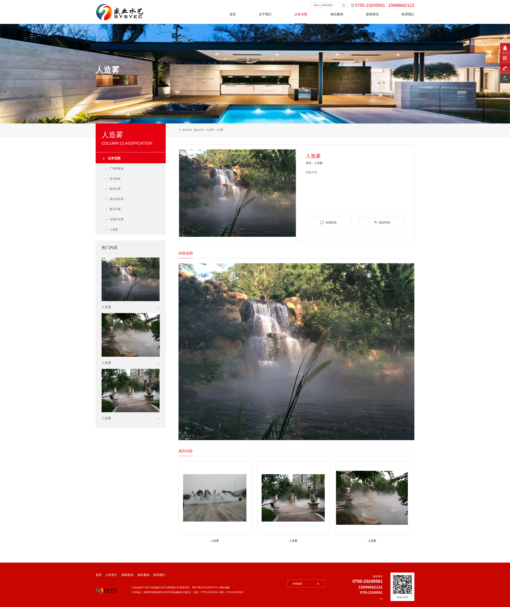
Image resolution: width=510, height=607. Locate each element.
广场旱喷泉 (117, 168)
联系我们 (408, 14)
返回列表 (382, 222)
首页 (233, 14)
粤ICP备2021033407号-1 (206, 587)
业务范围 (300, 14)
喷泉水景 (115, 188)
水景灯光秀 (117, 219)
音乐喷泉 (115, 178)
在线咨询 (328, 222)
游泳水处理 (117, 199)
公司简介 (112, 575)
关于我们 (265, 14)
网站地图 (225, 587)
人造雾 (114, 229)
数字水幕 (115, 209)
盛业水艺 (199, 129)
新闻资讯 (372, 14)
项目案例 (336, 14)
